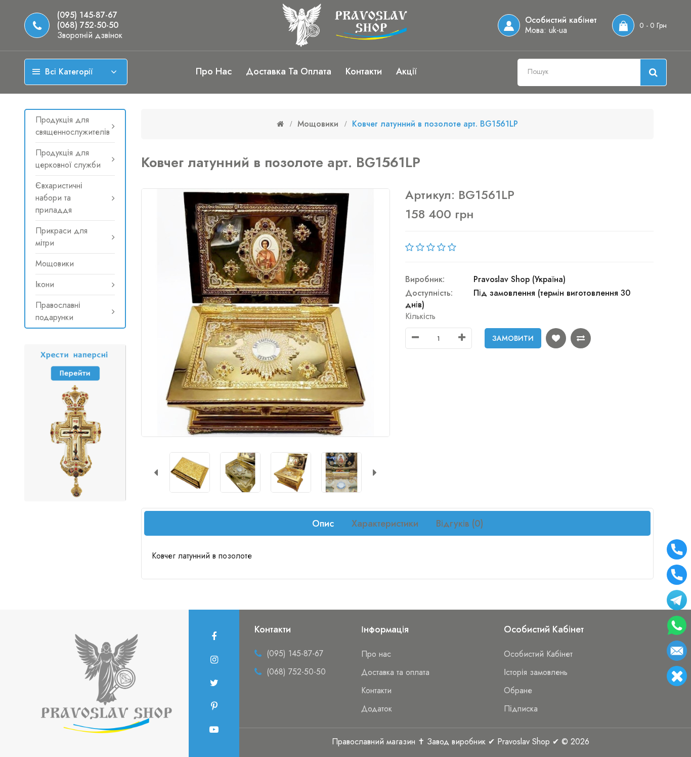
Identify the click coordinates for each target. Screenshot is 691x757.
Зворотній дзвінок (89, 35)
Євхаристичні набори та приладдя (58, 198)
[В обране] (556, 338)
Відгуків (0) (459, 523)
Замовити (513, 338)
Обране (518, 690)
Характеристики (385, 523)
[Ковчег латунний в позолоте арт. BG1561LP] (190, 472)
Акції (406, 71)
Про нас (214, 71)
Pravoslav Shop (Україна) (519, 279)
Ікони (44, 284)
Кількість (420, 316)
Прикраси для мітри (61, 237)
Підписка (521, 708)
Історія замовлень (536, 672)
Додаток (376, 708)
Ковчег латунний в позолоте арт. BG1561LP (435, 124)
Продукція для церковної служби (68, 159)
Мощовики (54, 263)
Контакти (364, 71)
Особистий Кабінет (538, 654)
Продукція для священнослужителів (72, 126)
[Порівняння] (581, 338)
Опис (323, 523)
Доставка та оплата (288, 71)
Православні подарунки (57, 311)
